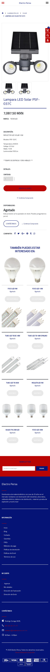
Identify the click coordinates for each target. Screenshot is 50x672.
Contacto (7, 535)
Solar (24, 13)
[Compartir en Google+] (23, 233)
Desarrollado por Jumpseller (25, 652)
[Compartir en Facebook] (14, 233)
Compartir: (7, 233)
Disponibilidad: (9, 205)
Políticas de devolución (12, 549)
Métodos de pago (10, 546)
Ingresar (7, 583)
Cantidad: (7, 174)
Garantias (7, 538)
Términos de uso (9, 557)
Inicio (5, 528)
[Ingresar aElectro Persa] (47, 40)
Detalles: (6, 169)
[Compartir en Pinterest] (27, 233)
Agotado (12, 346)
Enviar (41, 468)
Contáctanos (11, 223)
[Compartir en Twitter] (19, 233)
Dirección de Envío (10, 594)
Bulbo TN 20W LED (12, 430)
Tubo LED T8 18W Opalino (37, 335)
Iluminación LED (13, 13)
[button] (4, 59)
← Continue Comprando (30, 223)
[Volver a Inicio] (3, 13)
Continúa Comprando (25, 198)
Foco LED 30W (37, 430)
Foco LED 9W (12, 288)
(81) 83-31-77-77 (11, 625)
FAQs (6, 542)
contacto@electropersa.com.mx (16, 630)
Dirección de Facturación (12, 590)
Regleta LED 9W (37, 382)
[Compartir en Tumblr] (30, 233)
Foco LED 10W (37, 288)
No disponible (12, 299)
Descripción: (8, 132)
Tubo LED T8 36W (12, 382)
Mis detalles (8, 587)
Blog (5, 531)
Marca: (6, 119)
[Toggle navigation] (47, 3)
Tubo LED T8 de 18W (12, 335)
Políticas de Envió (10, 553)
